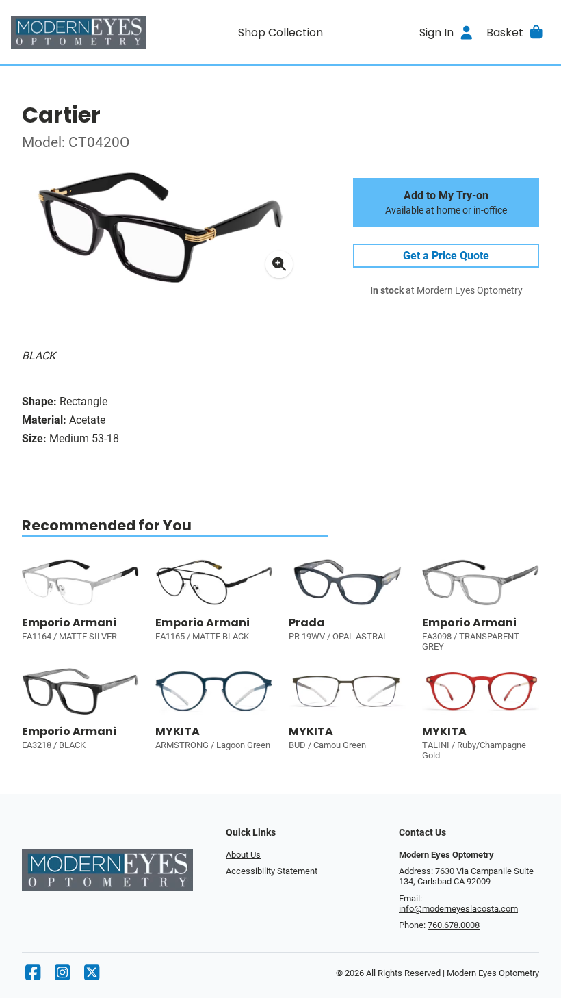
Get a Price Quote (446, 255)
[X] (92, 976)
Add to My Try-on (446, 202)
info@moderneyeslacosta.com (458, 909)
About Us (243, 854)
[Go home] (78, 32)
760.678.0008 (454, 925)
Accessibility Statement (271, 871)
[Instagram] (62, 976)
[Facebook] (33, 976)
